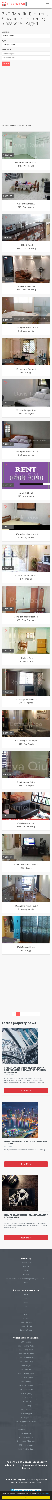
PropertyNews (26, 1326)
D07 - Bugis (26, 1366)
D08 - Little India (26, 1370)
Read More (26, 1090)
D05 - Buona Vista (26, 1358)
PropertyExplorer (26, 1322)
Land (26, 1310)
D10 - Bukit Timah (26, 1377)
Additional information (43, 1493)
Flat (26, 1306)
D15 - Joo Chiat (26, 1397)
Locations (6, 32)
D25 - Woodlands (26, 1437)
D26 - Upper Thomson (26, 1441)
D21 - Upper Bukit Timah (26, 1421)
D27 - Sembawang (26, 1445)
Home (26, 1302)
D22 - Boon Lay (26, 1425)
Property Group (35, 1482)
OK (26, 1497)
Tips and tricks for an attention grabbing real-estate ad (26, 1278)
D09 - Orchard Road (26, 1373)
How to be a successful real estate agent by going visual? (26, 1216)
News (26, 1282)
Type (4, 41)
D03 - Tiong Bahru (26, 1350)
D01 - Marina (26, 1342)
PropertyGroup (26, 1330)
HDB (26, 1314)
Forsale (26, 1318)
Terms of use (26, 1262)
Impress (26, 1266)
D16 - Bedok (26, 1401)
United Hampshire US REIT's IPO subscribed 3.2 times (25, 1142)
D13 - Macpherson (26, 1389)
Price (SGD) (6, 50)
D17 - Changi (26, 1405)
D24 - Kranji (26, 1433)
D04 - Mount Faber (26, 1354)
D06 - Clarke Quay (26, 1362)
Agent (26, 1294)
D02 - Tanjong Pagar (26, 1346)
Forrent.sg (16, 1482)
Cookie (26, 1274)
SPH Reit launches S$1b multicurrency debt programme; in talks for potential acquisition (25, 1070)
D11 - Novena (26, 1381)
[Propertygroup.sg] (26, 1490)
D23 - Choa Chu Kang (26, 1429)
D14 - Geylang (26, 1393)
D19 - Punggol (26, 1413)
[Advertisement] (26, 93)
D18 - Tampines (26, 1409)
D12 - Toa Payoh (26, 1385)
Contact (26, 1270)
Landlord (26, 1298)
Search (6, 63)
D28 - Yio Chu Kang (26, 1449)
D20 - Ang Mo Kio (26, 1417)
